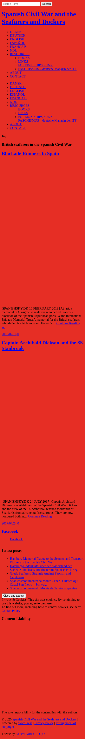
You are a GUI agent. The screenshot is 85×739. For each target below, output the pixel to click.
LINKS (23, 61)
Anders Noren (24, 733)
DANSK (16, 32)
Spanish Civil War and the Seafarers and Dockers (39, 17)
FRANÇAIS (18, 46)
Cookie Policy (11, 610)
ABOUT (16, 72)
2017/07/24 (9, 523)
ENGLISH (17, 39)
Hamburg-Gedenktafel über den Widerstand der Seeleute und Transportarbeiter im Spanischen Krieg (44, 567)
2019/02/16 (9, 334)
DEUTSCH (18, 35)
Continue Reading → (42, 516)
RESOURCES (20, 54)
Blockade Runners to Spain (30, 153)
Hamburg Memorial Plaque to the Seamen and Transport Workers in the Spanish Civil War (46, 560)
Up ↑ (42, 733)
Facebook (10, 531)
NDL (13, 50)
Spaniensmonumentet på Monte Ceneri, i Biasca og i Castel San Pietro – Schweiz (44, 582)
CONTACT (18, 76)
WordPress (25, 723)
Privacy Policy (43, 723)
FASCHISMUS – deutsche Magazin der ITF (47, 69)
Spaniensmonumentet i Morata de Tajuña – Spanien (43, 588)
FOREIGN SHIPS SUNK (35, 65)
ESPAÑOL (17, 43)
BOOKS (24, 58)
